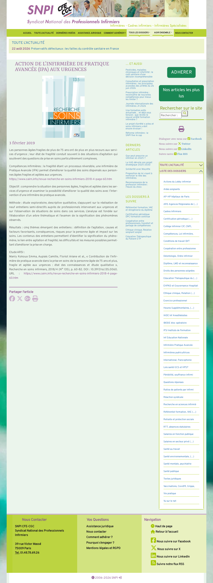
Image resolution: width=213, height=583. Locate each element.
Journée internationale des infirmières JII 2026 (139, 105)
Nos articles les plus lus (181, 93)
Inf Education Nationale (175, 337)
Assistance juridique (89, 33)
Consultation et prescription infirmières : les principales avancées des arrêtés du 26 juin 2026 (140, 85)
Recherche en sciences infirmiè (179, 404)
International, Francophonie (177, 360)
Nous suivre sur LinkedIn (173, 557)
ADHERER (181, 72)
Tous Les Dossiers (139, 32)
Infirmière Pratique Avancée (178, 345)
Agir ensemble (162, 32)
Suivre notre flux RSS (170, 564)
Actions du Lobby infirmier (177, 181)
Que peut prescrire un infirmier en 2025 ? (137, 157)
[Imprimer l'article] (35, 300)
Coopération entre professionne (179, 248)
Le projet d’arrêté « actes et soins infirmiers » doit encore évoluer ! (140, 126)
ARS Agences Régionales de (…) (180, 204)
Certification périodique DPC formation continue (138, 215)
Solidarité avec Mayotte (138, 169)
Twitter (186, 144)
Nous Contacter (34, 520)
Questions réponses (173, 382)
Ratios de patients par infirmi (178, 389)
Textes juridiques (172, 478)
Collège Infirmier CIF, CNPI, (177, 226)
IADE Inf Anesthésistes (175, 315)
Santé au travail (171, 449)
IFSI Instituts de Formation (177, 330)
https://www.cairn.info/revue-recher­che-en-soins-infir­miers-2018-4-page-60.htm (60, 179)
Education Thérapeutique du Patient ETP (138, 237)
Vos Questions (98, 520)
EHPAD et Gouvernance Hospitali (180, 285)
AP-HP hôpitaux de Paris (176, 196)
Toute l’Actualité (44, 33)
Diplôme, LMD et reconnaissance (180, 263)
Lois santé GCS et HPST (175, 367)
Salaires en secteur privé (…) (178, 441)
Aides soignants (171, 189)
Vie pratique (169, 493)
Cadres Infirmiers (172, 211)
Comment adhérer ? (99, 537)
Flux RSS (182, 154)
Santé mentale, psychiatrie (177, 463)
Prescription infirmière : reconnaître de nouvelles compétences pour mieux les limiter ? (138, 96)
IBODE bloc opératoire (175, 322)
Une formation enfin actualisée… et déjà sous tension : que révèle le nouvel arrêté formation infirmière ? (138, 115)
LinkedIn (186, 149)
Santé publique (171, 471)
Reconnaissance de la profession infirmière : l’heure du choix (137, 184)
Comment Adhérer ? (114, 33)
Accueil (27, 33)
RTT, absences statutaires (176, 426)
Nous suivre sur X (169, 549)
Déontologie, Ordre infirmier (178, 256)
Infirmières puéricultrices (176, 352)
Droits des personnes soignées (178, 270)
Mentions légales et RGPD (103, 548)
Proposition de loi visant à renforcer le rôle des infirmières (139, 176)
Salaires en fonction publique (178, 434)
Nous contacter (184, 33)
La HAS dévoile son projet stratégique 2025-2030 (139, 163)
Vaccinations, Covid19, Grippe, (179, 486)
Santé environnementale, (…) (178, 456)
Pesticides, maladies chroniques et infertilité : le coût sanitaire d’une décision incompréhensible (139, 73)
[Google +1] (27, 300)
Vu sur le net (169, 501)
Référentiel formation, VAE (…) (179, 412)
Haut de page (163, 526)
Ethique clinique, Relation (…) (179, 293)
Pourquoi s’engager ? (100, 543)
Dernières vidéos (65, 33)
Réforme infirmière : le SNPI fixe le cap (137, 134)
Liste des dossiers (173, 171)
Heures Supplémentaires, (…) (178, 308)
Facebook (196, 139)
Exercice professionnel (175, 300)
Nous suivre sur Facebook (173, 541)
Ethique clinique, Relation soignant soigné (139, 231)
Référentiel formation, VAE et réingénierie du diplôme (139, 208)
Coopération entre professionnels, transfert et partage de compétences (139, 223)
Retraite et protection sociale (178, 419)
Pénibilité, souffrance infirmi (178, 374)
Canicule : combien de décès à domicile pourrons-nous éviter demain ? (116, 49)
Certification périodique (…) (177, 219)
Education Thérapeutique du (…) (180, 278)
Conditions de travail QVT (176, 241)
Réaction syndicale (173, 397)
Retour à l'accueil (166, 532)
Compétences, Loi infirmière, (178, 233)
